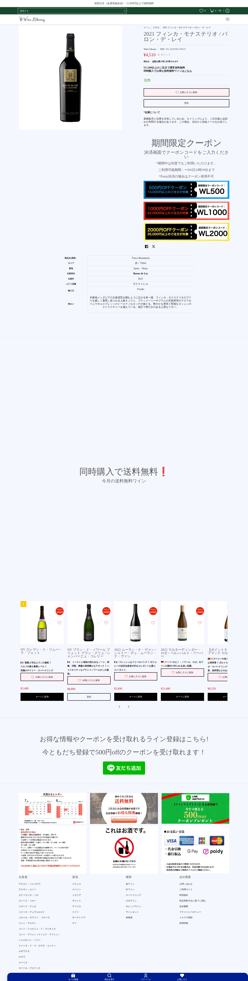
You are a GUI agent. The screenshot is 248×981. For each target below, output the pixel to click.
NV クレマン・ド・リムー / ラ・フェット (41, 651)
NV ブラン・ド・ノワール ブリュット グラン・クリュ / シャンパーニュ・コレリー (88, 653)
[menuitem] (215, 10)
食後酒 (129, 917)
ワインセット (132, 912)
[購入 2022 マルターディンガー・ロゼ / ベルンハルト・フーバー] (182, 622)
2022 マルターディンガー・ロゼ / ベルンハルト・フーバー (182, 653)
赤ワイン (130, 884)
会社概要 (183, 906)
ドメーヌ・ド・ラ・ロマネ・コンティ (37, 945)
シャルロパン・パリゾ (29, 940)
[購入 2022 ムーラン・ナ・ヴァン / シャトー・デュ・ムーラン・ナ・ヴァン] (135, 622)
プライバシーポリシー (190, 912)
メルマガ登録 (185, 917)
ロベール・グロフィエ (29, 968)
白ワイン (130, 889)
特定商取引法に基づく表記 (192, 900)
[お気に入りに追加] (59, 622)
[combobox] (70, 10)
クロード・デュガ (27, 906)
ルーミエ (23, 962)
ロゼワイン (131, 900)
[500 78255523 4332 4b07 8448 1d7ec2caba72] (195, 808)
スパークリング (133, 895)
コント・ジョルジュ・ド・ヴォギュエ (37, 928)
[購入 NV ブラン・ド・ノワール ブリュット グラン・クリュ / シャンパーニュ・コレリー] (89, 622)
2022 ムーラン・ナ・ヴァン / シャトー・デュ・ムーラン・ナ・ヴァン (135, 653)
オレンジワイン (133, 906)
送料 (154, 61)
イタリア (76, 895)
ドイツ (75, 912)
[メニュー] (227, 19)
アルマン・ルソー (27, 889)
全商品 (156, 27)
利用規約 (183, 895)
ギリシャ (76, 900)
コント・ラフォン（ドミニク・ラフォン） (39, 934)
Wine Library (150, 49)
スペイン (76, 889)
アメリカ (76, 906)
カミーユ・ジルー (27, 900)
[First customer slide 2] (124, 808)
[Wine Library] (32, 19)
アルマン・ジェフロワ (29, 884)
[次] (128, 707)
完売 (186, 103)
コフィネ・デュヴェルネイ (32, 912)
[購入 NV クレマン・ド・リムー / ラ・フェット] (42, 622)
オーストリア (78, 917)
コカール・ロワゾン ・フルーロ (34, 917)
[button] (146, 246)
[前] (120, 707)
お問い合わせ (185, 884)
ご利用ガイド (185, 889)
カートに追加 (42, 696)
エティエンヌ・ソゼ (28, 895)
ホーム (147, 27)
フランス (76, 884)
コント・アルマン (27, 923)
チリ (74, 923)
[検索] (125, 10)
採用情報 (183, 923)
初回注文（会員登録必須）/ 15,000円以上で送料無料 (124, 3)
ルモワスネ (24, 951)
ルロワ (22, 957)
